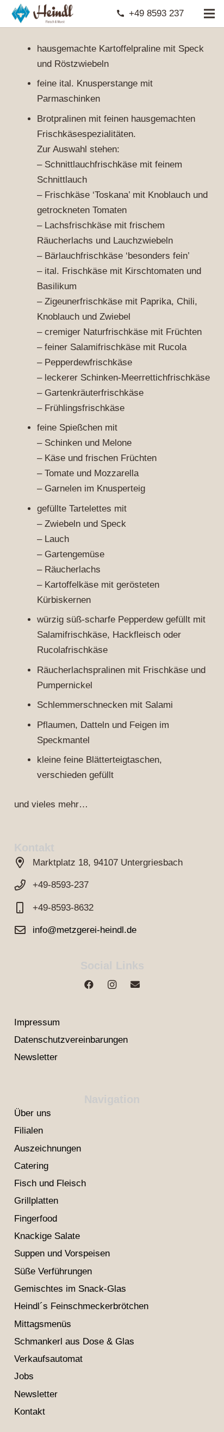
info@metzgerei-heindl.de (84, 930)
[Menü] (209, 13)
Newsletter (36, 1057)
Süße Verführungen (53, 1271)
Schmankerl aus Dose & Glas (74, 1341)
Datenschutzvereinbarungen (71, 1040)
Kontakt (29, 1411)
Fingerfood (35, 1218)
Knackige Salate (47, 1236)
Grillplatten (36, 1201)
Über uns (32, 1113)
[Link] (41, 13)
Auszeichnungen (47, 1148)
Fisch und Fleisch (50, 1183)
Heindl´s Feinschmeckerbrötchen (81, 1306)
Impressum (37, 1022)
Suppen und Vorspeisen (62, 1253)
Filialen (28, 1130)
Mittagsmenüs (42, 1324)
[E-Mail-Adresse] (135, 985)
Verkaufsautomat (48, 1359)
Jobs (24, 1376)
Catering (31, 1166)
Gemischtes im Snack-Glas (70, 1289)
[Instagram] (112, 985)
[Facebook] (89, 985)
